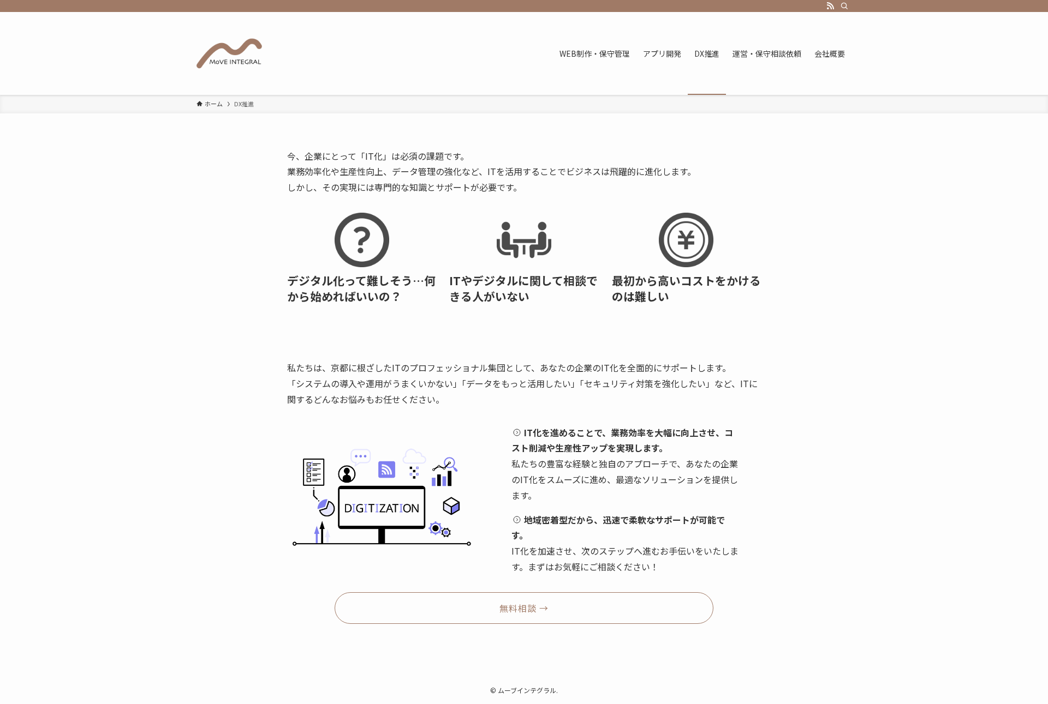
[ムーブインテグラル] (229, 53)
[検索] (844, 6)
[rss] (830, 6)
